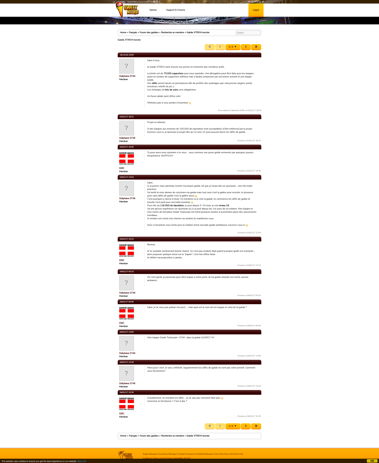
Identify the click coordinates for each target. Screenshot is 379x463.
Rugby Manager (150, 454)
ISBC (121, 168)
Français (133, 32)
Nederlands (255, 1)
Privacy (169, 458)
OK (372, 461)
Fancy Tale (228, 454)
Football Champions (186, 454)
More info (81, 461)
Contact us (147, 458)
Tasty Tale (218, 454)
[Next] (246, 47)
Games (153, 10)
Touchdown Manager (167, 454)
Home (123, 32)
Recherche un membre (172, 32)
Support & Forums (175, 10)
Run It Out (239, 454)
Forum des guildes (149, 32)
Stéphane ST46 (127, 76)
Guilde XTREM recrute (198, 32)
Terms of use (158, 458)
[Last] (256, 47)
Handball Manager (205, 454)
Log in (256, 10)
